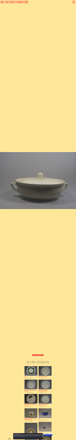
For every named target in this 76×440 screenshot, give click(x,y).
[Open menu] (74, 2)
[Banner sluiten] (53, 433)
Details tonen (15, 438)
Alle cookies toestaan (48, 433)
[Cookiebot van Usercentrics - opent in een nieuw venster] (9, 438)
